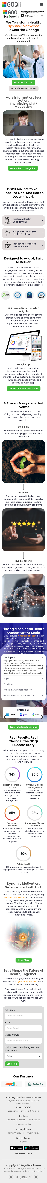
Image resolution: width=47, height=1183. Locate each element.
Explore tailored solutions (23, 727)
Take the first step (23, 82)
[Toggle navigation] (41, 4)
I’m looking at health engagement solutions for (22, 1049)
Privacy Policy (33, 1133)
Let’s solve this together (23, 168)
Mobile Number (12, 1034)
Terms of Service (16, 1133)
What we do (34, 1119)
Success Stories (23, 1124)
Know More (23, 960)
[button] (5, 717)
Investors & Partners (30, 1111)
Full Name (10, 1010)
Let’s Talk (12, 1063)
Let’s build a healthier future (23, 388)
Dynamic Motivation (16, 1119)
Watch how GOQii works (23, 88)
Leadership (13, 1111)
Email (7, 1022)
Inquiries (23, 1142)
